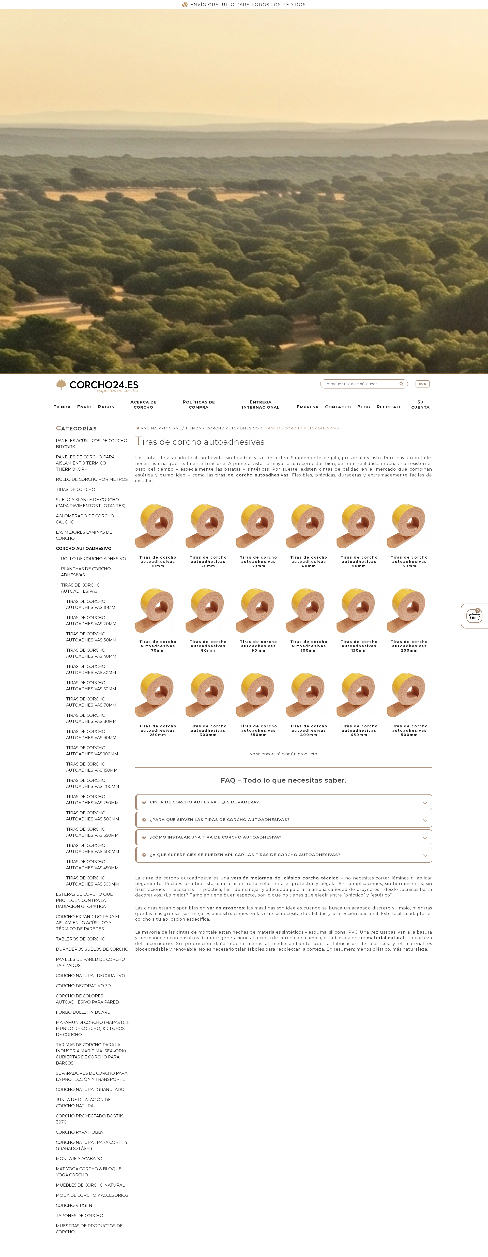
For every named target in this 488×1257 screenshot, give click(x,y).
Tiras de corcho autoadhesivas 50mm (91, 669)
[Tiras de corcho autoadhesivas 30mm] (258, 525)
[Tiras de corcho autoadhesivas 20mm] (208, 525)
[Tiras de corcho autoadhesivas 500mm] (409, 694)
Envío (84, 406)
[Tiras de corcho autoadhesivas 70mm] (157, 610)
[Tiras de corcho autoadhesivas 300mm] (208, 694)
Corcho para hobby (79, 1132)
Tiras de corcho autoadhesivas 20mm (91, 620)
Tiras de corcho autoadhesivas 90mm (91, 734)
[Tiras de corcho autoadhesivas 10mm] (157, 525)
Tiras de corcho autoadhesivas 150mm (92, 767)
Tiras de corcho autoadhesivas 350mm (92, 832)
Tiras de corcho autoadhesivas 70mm (91, 702)
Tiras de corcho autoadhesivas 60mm (91, 685)
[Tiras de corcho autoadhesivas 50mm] (359, 525)
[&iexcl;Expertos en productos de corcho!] (148, 386)
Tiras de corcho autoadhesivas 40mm (91, 653)
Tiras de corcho (75, 489)
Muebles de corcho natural (90, 1185)
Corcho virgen (74, 1205)
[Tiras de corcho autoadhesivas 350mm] (258, 694)
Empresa (308, 406)
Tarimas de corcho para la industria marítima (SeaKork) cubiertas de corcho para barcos (91, 1054)
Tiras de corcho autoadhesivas (80, 588)
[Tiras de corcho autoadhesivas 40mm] (308, 525)
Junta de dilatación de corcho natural (83, 1102)
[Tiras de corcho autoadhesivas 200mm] (409, 610)
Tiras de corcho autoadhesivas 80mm (91, 718)
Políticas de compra (199, 404)
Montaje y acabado (79, 1158)
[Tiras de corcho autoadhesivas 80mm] (208, 610)
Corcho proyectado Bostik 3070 (89, 1119)
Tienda (62, 406)
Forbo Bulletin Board (83, 1012)
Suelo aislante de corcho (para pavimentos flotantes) (91, 502)
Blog (363, 406)
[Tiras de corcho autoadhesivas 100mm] (308, 610)
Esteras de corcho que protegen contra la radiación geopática (84, 900)
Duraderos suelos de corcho (92, 949)
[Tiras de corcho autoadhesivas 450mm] (359, 694)
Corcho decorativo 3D (83, 985)
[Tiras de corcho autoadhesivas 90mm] (258, 610)
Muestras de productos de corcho (89, 1228)
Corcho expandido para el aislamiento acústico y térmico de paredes (88, 922)
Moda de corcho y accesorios (92, 1195)
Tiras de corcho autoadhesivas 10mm (90, 604)
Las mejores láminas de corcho (84, 535)
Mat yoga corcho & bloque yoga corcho (88, 1171)
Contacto (338, 406)
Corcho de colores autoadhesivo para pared (87, 999)
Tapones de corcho (79, 1215)
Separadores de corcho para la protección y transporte (91, 1076)
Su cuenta (420, 404)
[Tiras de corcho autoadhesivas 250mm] (157, 694)
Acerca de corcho (143, 404)
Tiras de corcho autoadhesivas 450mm (92, 864)
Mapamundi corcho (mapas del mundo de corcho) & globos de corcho (92, 1028)
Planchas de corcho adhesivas (86, 571)
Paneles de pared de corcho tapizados (90, 962)
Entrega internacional (261, 404)
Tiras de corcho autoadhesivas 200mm (92, 783)
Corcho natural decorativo (90, 975)
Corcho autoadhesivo (84, 548)
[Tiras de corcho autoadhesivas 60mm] (409, 525)
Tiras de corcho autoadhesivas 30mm (91, 637)
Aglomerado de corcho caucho (85, 519)
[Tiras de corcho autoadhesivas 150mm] (359, 610)
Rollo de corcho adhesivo (93, 558)
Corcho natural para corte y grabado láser (92, 1145)
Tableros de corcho (80, 939)
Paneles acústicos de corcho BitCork (91, 443)
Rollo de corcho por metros (92, 479)
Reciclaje (389, 406)
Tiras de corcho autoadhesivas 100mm (92, 750)
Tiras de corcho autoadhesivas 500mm (92, 881)
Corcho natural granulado (90, 1089)
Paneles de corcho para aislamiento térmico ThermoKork (85, 463)
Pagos (106, 406)
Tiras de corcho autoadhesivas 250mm (92, 799)
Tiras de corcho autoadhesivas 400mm (92, 848)
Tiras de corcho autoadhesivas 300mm (92, 816)
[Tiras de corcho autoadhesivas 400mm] (308, 694)
